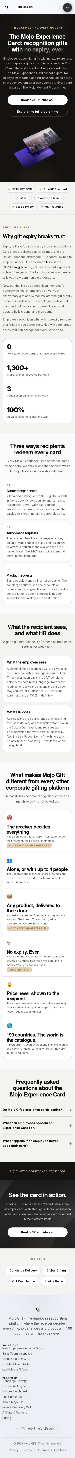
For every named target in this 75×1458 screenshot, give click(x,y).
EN (67, 7)
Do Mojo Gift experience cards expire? (32, 1110)
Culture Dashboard (14, 1391)
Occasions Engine (14, 1386)
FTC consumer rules (36, 262)
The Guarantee (12, 1397)
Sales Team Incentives (17, 1353)
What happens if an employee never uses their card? (30, 1143)
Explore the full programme (37, 111)
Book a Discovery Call (16, 1407)
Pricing (6, 1418)
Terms (27, 1450)
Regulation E (22, 267)
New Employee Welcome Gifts (22, 1348)
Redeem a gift (25, 7)
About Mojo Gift (12, 1402)
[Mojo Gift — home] (38, 1310)
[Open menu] (56, 7)
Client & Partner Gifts (16, 1359)
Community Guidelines (51, 1450)
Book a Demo (54, 1281)
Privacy (13, 1450)
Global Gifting (56, 1270)
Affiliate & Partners (14, 1412)
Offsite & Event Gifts (16, 1364)
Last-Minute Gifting (15, 1369)
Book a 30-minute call (37, 100)
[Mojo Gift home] (6, 7)
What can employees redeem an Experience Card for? (27, 1125)
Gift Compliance (23, 1281)
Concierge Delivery (23, 1270)
